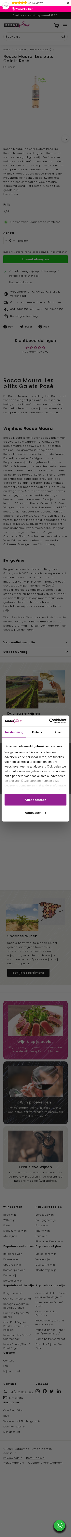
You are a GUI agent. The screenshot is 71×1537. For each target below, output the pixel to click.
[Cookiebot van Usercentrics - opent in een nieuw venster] (50, 721)
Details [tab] (37, 732)
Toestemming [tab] (14, 732)
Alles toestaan (35, 799)
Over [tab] (58, 732)
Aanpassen (33, 812)
